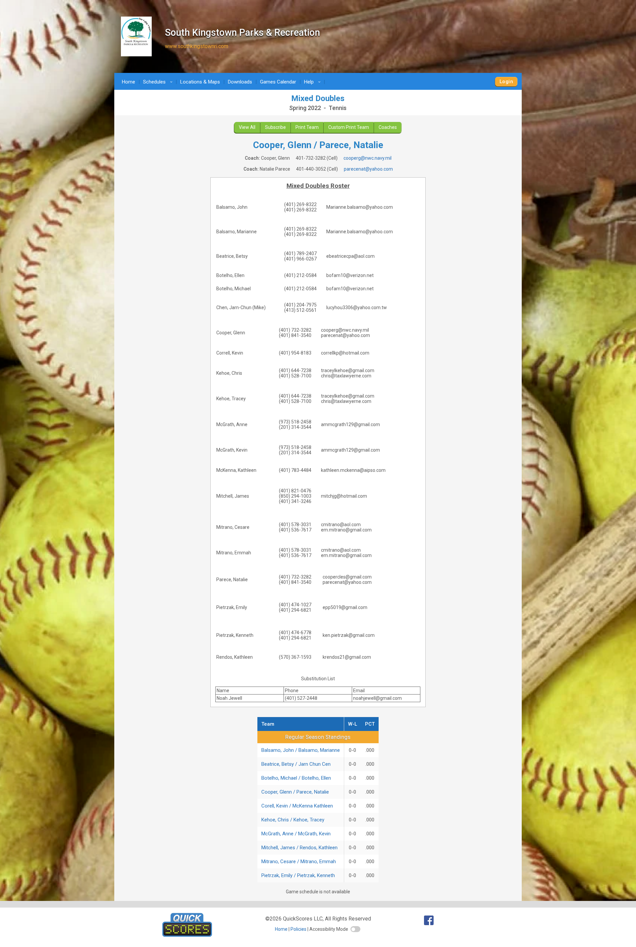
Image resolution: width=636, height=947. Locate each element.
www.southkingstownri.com (196, 46)
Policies (298, 929)
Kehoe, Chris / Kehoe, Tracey (292, 820)
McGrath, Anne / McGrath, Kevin (296, 834)
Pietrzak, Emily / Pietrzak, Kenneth (298, 875)
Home (128, 82)
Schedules (159, 82)
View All (247, 127)
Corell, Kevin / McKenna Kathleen (297, 806)
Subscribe (275, 127)
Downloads (240, 82)
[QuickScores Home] (187, 935)
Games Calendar (278, 82)
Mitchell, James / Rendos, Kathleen (299, 848)
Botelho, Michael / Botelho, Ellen (296, 778)
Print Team (307, 127)
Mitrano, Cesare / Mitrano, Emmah (298, 861)
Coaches (388, 127)
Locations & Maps (200, 82)
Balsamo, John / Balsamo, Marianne (300, 750)
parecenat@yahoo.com (368, 169)
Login (506, 81)
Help (313, 82)
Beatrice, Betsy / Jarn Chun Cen (296, 764)
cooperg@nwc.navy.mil (368, 158)
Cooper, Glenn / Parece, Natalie (295, 792)
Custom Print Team (348, 127)
